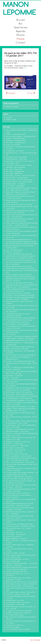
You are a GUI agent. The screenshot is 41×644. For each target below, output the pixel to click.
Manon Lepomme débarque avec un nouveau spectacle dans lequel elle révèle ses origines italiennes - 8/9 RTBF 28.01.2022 (21, 241)
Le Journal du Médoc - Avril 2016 (17, 602)
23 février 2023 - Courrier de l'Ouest (19, 182)
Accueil (20, 19)
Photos (20, 34)
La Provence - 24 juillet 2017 (16, 534)
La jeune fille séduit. (13, 627)
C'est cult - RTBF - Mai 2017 (15, 553)
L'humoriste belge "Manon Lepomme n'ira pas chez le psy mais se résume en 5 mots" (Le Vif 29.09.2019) (21, 262)
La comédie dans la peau (15, 615)
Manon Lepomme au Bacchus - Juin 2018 (20, 406)
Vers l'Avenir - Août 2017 (14, 532)
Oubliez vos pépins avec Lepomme (18, 613)
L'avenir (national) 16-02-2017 (16, 571)
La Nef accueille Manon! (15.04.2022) (19, 204)
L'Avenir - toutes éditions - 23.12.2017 (19, 476)
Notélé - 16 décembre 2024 (15, 134)
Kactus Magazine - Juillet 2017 (16, 538)
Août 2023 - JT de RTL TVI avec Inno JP (20, 161)
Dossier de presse (12, 106)
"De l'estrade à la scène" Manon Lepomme (20, 318)
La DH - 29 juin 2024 (13, 144)
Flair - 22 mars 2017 (13, 561)
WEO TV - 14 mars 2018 (14, 443)
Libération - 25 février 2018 (15, 450)
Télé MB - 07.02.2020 (13, 252)
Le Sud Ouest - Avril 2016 (15, 600)
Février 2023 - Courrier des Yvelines (19, 180)
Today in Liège (11, 119)
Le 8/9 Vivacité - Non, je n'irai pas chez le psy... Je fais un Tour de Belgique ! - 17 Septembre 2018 (20, 357)
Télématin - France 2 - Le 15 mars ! (18, 441)
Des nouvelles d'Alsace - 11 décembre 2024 (21, 136)
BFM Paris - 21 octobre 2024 (16, 142)
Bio (20, 23)
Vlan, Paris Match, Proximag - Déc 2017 (19, 479)
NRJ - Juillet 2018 (12, 377)
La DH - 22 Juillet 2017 (13, 536)
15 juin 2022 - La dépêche (15, 186)
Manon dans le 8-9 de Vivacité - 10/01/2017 (21, 584)
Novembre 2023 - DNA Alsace (16, 157)
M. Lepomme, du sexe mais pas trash (19, 611)
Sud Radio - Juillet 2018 (14, 375)
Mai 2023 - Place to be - (14, 169)
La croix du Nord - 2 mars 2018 (17, 454)
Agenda (20, 31)
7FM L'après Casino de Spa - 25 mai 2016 (20, 592)
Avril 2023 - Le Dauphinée (15, 171)
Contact (20, 42)
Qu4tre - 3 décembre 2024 (15, 138)
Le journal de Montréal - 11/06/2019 (18, 293)
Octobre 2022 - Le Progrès (15, 184)
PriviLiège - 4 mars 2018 (14, 448)
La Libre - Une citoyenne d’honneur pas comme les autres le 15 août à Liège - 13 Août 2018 (21, 363)
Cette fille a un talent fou (15, 625)
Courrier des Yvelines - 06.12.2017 (18, 493)
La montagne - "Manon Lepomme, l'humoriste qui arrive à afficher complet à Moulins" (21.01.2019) (21, 326)
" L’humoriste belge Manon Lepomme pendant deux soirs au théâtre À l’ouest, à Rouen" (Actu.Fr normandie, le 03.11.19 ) (20, 256)
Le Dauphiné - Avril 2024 (14, 151)
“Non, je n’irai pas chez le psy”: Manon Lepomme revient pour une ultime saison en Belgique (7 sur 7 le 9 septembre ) (21, 285)
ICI (25, 68)
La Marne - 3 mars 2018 (14, 452)
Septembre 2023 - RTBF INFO (16, 159)
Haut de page (35, 640)
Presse (20, 38)
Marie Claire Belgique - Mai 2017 (17, 559)
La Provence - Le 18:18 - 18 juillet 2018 (19, 392)
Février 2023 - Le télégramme (16, 177)
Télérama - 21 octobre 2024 (15, 140)
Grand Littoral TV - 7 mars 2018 (17, 446)
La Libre (9, 117)
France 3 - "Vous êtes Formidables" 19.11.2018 (21, 336)
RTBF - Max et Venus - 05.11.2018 (17, 349)
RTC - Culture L (11, 334)
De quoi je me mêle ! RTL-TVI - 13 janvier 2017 (22, 582)
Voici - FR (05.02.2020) (14, 250)
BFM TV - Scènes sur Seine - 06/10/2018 (20, 347)
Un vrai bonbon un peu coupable (18, 629)
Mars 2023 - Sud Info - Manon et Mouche (20, 175)
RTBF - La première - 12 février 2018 (18, 456)
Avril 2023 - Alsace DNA (14, 173)
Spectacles (20, 27)
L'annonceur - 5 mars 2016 (15, 604)
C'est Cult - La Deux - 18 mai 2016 (17, 594)
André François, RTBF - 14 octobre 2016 (19, 586)
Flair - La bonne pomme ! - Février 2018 (20, 462)
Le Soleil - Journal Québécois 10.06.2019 (20, 295)
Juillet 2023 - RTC (12, 163)
